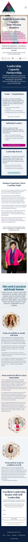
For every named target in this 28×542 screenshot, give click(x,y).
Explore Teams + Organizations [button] (14, 116)
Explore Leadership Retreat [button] (14, 172)
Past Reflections (21, 535)
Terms (4, 535)
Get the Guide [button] (14, 518)
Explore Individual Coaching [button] (14, 145)
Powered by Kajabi (14, 538)
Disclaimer (14, 535)
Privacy (8, 535)
